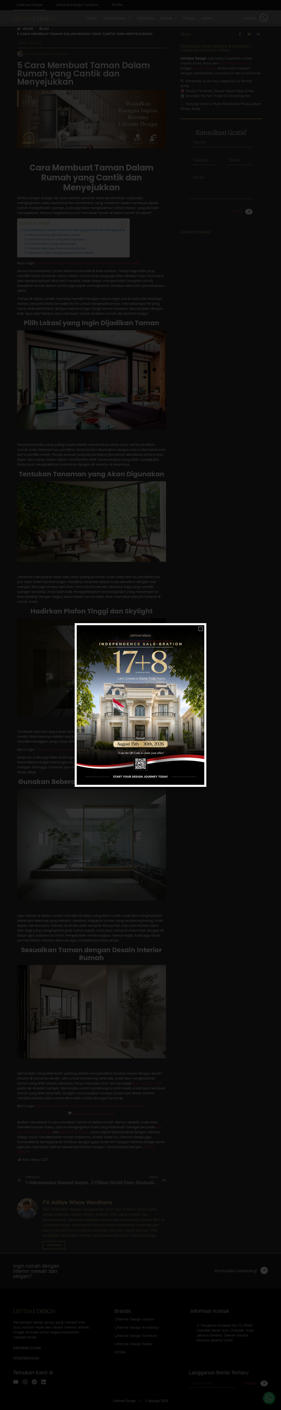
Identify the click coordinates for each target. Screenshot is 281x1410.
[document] (140, 705)
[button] (200, 628)
